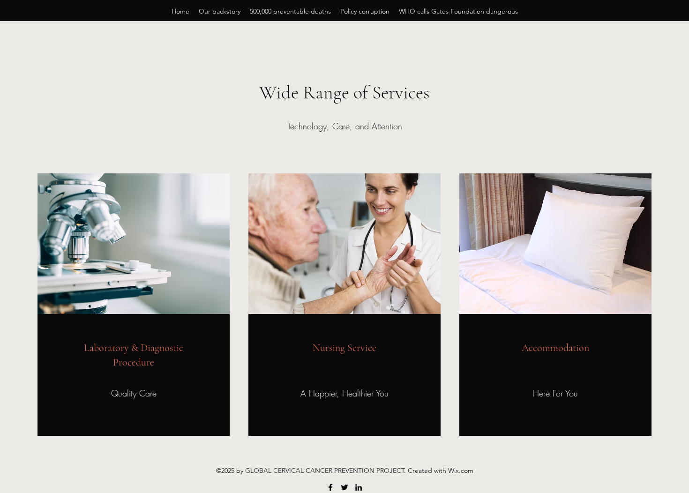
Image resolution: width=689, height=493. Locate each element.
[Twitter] (344, 487)
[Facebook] (330, 487)
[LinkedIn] (358, 487)
